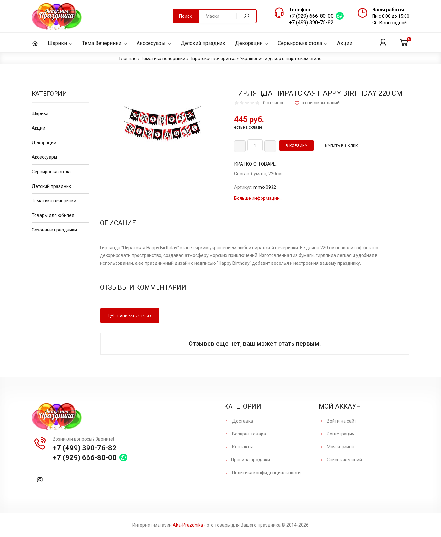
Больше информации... (258, 198)
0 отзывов (274, 102)
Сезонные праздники (54, 229)
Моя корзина (340, 446)
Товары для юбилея (53, 215)
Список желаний (344, 459)
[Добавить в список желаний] (317, 103)
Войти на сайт (341, 421)
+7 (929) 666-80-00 (311, 16)
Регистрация (340, 433)
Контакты (242, 446)
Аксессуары (44, 157)
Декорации (44, 142)
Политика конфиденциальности (266, 472)
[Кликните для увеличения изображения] (162, 128)
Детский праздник (51, 186)
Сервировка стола (51, 171)
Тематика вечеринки (54, 200)
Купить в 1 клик (341, 146)
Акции (38, 128)
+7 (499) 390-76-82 (311, 22)
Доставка (242, 421)
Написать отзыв (133, 316)
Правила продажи (250, 459)
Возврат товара (248, 433)
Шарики (40, 113)
